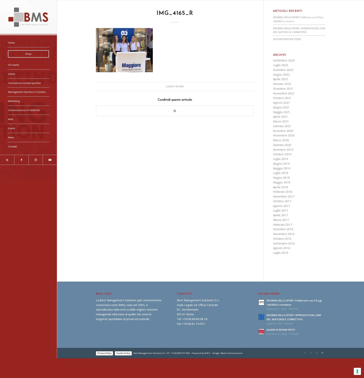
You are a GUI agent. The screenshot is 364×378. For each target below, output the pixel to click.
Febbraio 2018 (282, 191)
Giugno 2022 (281, 74)
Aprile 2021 (280, 116)
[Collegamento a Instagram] (35, 160)
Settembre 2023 (284, 60)
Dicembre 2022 (283, 70)
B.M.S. (208, 353)
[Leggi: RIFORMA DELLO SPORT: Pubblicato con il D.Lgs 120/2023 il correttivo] (261, 302)
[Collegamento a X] (7, 160)
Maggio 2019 (281, 168)
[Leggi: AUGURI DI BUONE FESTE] (261, 331)
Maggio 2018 (281, 182)
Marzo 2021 (281, 121)
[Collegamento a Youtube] (50, 160)
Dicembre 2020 (283, 131)
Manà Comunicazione (231, 353)
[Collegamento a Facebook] (21, 160)
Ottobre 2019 (282, 154)
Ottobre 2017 (282, 201)
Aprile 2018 (280, 187)
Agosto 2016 (281, 248)
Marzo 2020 (281, 140)
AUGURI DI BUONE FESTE (287, 39)
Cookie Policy (123, 353)
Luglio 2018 (280, 173)
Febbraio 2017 (282, 224)
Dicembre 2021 (283, 88)
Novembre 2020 (284, 135)
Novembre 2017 (284, 196)
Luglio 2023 (280, 65)
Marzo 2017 (281, 220)
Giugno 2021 (281, 107)
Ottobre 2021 (282, 98)
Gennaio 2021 (282, 126)
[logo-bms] (28, 17)
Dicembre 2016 (283, 229)
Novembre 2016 (284, 234)
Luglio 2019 (280, 159)
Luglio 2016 (280, 252)
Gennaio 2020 (282, 145)
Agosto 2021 (281, 102)
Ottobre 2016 (282, 238)
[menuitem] (28, 42)
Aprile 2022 (280, 79)
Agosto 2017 (281, 206)
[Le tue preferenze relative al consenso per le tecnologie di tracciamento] (357, 371)
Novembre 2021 (284, 93)
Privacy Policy (104, 353)
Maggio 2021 (281, 112)
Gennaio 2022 (282, 84)
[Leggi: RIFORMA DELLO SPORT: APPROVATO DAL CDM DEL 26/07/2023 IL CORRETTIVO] (261, 317)
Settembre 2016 (284, 243)
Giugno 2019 (281, 163)
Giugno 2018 (281, 177)
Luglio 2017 (280, 210)
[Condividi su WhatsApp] (175, 111)
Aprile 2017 (280, 215)
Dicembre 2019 (283, 149)
